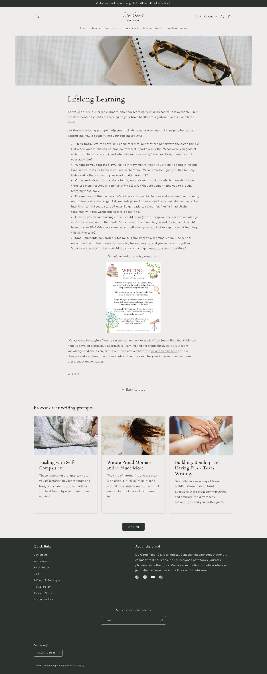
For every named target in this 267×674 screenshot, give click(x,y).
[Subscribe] (162, 620)
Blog (36, 574)
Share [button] (75, 373)
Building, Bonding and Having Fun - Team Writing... (197, 468)
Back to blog (136, 389)
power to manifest (164, 351)
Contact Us (40, 555)
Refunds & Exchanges (47, 580)
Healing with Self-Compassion (57, 465)
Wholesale (40, 561)
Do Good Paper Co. (53, 665)
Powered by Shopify (73, 665)
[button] (38, 17)
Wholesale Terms (44, 599)
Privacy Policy (42, 587)
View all (133, 527)
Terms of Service (44, 593)
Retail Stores (42, 567)
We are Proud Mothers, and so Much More (130, 465)
